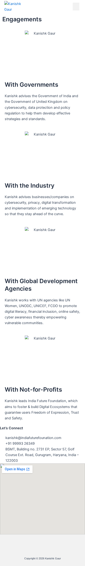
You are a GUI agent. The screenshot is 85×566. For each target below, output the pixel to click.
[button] (76, 6)
